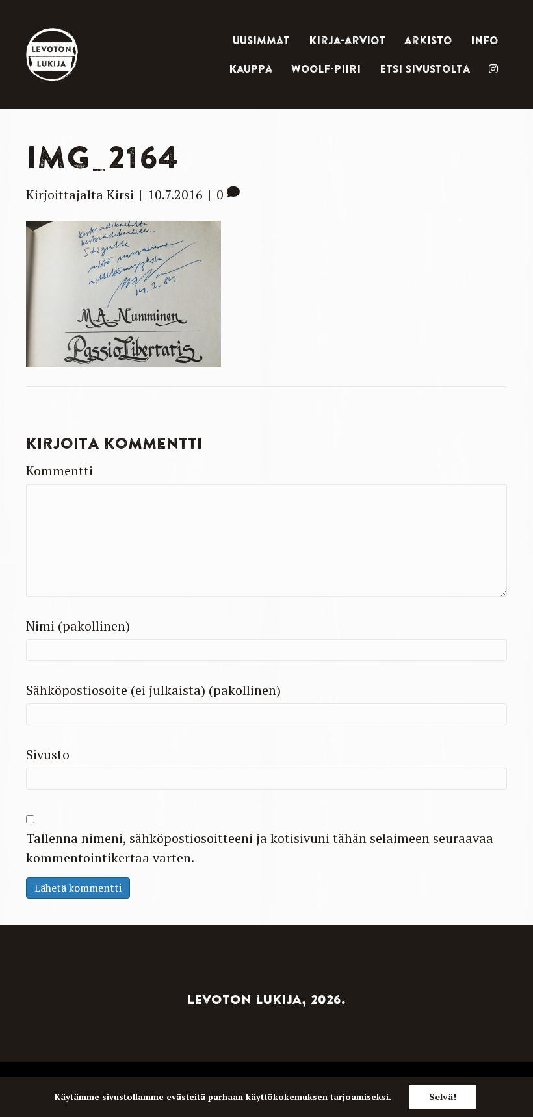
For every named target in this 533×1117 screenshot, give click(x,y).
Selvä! (442, 1096)
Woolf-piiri (326, 69)
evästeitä (185, 1097)
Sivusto (48, 754)
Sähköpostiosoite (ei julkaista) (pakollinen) (153, 690)
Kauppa (250, 69)
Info (484, 40)
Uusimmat (261, 40)
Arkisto (428, 40)
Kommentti (59, 470)
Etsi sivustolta (425, 69)
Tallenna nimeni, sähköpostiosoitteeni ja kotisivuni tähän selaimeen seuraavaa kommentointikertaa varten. (259, 847)
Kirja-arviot (347, 40)
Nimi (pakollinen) (78, 625)
